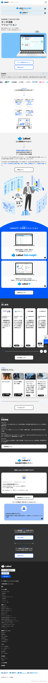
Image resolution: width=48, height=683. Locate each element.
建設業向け (3, 634)
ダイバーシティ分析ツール (6, 615)
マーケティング (4, 628)
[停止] (43, 74)
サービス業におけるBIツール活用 (7, 624)
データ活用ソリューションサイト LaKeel (10, 581)
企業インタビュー (4, 658)
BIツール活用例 (4, 653)
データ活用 (3, 649)
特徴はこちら (20, 169)
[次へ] (46, 74)
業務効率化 (3, 651)
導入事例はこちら (21, 357)
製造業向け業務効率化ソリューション (8, 617)
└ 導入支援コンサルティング (7, 596)
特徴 (2, 586)
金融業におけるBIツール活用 (7, 622)
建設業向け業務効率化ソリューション (8, 619)
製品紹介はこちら (21, 292)
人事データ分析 (4, 612)
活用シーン (3, 604)
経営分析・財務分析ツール (6, 608)
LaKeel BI (3, 595)
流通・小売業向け (4, 636)
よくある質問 (4, 662)
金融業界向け (3, 638)
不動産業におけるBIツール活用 (7, 626)
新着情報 (3, 665)
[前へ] (41, 74)
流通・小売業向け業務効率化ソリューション (10, 621)
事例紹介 (3, 660)
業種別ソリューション (6, 630)
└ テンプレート (4, 600)
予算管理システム (4, 607)
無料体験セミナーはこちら (23, 497)
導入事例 (3, 656)
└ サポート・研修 (4, 602)
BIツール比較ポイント (5, 648)
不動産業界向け (4, 641)
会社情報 (11, 677)
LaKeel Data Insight (5, 591)
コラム (2, 644)
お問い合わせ (20, 67)
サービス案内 (4, 589)
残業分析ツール (4, 614)
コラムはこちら (21, 407)
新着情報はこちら (8, 446)
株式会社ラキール (4, 677)
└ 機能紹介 (3, 593)
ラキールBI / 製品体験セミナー (8, 570)
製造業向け (3, 632)
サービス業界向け (4, 639)
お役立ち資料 (20, 537)
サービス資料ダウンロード (23, 62)
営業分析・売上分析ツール (6, 610)
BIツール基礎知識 (4, 646)
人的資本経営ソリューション (7, 583)
